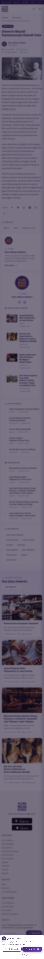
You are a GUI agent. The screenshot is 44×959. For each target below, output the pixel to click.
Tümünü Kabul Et (32, 949)
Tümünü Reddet (12, 949)
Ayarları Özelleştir (22, 955)
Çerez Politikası (20, 944)
